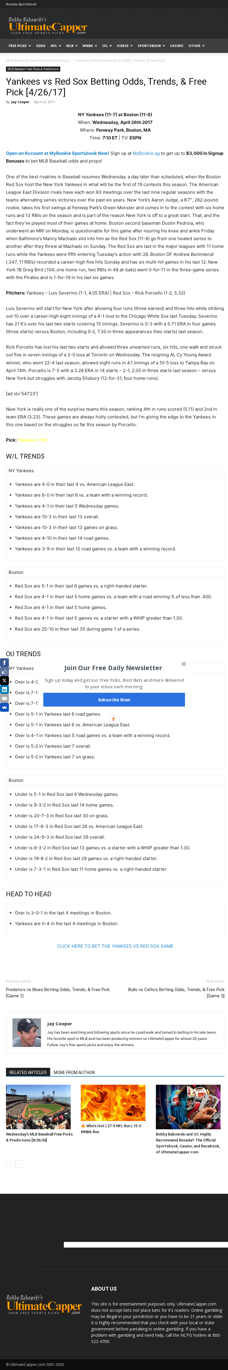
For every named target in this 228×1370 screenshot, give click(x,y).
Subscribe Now (114, 700)
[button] (113, 668)
